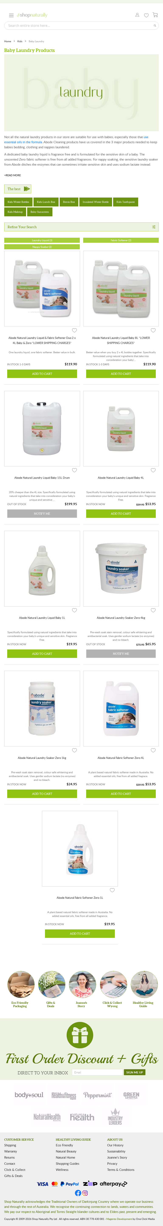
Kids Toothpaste (126, 201)
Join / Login (136, 15)
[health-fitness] (64, 1094)
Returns (9, 1157)
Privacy (112, 1163)
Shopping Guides (67, 1163)
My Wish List (146, 15)
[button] (74, 329)
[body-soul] (29, 1094)
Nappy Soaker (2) (42, 246)
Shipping (10, 1145)
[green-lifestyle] (132, 1094)
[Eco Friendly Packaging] (21, 984)
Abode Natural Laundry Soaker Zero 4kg (121, 618)
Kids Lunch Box (46, 201)
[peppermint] (98, 1094)
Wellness (62, 1169)
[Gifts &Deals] (51, 984)
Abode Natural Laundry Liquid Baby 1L (42, 618)
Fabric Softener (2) (121, 240)
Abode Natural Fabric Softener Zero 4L (121, 758)
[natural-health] (47, 1116)
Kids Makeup (15, 211)
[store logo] (32, 15)
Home (8, 41)
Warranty (10, 1151)
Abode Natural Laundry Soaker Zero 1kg (42, 758)
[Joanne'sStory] (82, 984)
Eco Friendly (64, 1145)
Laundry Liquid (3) (42, 240)
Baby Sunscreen (40, 211)
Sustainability (116, 1151)
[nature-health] (81, 1116)
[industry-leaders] (116, 1116)
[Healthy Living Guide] (144, 984)
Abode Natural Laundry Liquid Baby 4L (121, 478)
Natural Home (65, 1157)
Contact (9, 1163)
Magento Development (119, 1219)
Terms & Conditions (120, 1169)
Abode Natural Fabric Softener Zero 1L (80, 898)
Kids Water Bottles (18, 201)
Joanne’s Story (117, 1157)
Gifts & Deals (13, 1176)
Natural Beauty (66, 1151)
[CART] (155, 15)
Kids (20, 41)
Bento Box (69, 201)
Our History (115, 1145)
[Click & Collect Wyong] (113, 984)
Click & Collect (14, 1169)
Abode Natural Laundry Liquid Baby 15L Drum (42, 478)
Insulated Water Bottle (96, 201)
